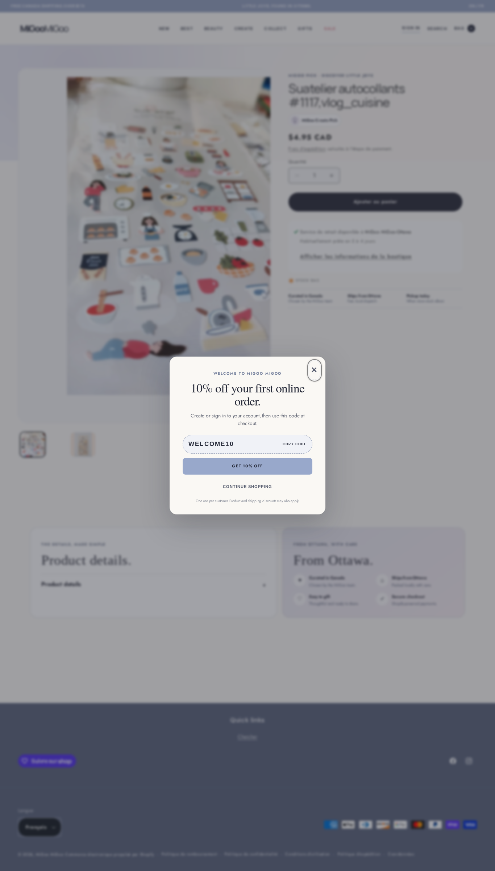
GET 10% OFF (247, 466)
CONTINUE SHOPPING (247, 486)
